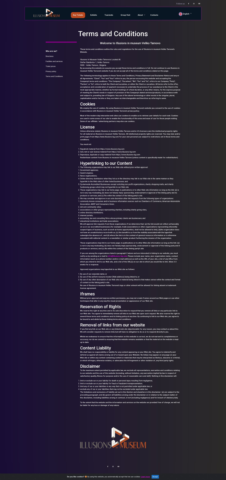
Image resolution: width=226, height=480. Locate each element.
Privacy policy (51, 71)
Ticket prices (51, 66)
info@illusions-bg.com (117, 256)
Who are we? (51, 51)
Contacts (154, 15)
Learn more (145, 477)
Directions (49, 56)
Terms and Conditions (54, 76)
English (185, 14)
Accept (155, 477)
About (140, 15)
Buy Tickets (78, 15)
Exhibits (93, 15)
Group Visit (125, 15)
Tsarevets (109, 15)
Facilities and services (54, 61)
